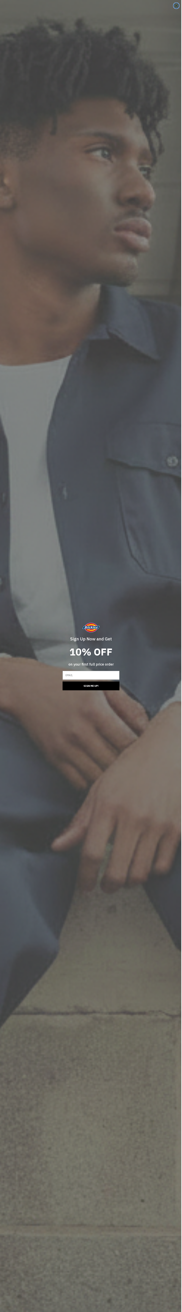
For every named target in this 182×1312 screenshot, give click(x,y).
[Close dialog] (173, 5)
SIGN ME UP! (89, 685)
